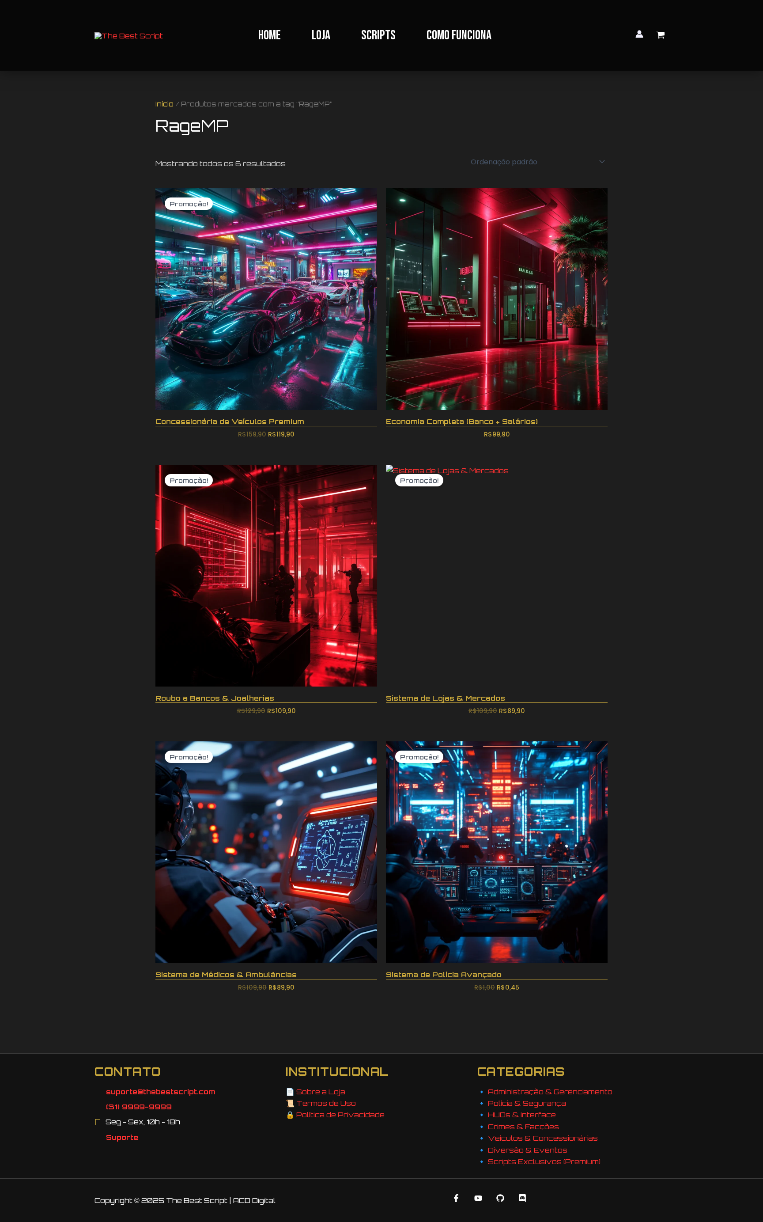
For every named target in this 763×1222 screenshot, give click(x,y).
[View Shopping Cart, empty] (660, 35)
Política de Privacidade (340, 1114)
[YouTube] (478, 1198)
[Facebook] (456, 1198)
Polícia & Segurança (527, 1103)
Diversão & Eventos (527, 1150)
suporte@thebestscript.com (160, 1091)
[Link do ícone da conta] (639, 34)
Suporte (122, 1137)
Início (164, 104)
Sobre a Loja (320, 1091)
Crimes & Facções (523, 1126)
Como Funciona (459, 35)
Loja (321, 35)
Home (269, 35)
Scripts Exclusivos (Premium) (544, 1161)
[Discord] (522, 1198)
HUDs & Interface (522, 1114)
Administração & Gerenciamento (550, 1091)
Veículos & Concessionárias (543, 1138)
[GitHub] (500, 1198)
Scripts (378, 35)
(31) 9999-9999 (139, 1106)
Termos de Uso (326, 1103)
